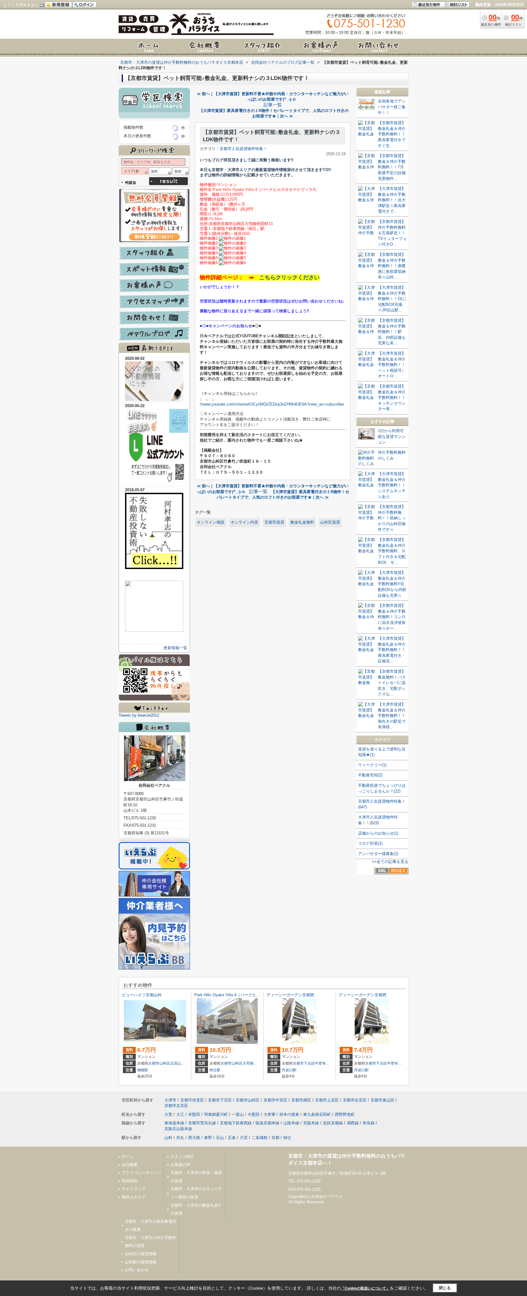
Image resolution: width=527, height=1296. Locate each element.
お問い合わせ (137, 1270)
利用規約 (130, 1181)
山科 (168, 1137)
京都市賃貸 (274, 522)
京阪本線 (311, 1123)
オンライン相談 (210, 522)
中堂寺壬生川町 (327, 1063)
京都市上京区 (327, 1100)
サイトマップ (133, 1189)
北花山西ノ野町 (183, 1063)
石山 (220, 1137)
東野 (208, 1137)
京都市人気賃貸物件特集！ (243, 148)
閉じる (445, 1288)
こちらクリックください (289, 277)
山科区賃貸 (330, 522)
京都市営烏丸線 (202, 1123)
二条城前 (259, 1137)
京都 (275, 1137)
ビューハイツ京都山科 (142, 995)
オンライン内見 (244, 522)
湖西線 (353, 1123)
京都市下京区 (304, 1063)
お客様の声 (180, 1164)
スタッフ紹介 (182, 1156)
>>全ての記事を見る (390, 861)
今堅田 (254, 1114)
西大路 (194, 1137)
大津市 (170, 1100)
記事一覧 (273, 104)
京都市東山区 (382, 1100)
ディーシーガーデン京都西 (290, 995)
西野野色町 (345, 1114)
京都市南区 (301, 1100)
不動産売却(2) (370, 775)
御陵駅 (142, 1070)
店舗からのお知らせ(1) (378, 833)
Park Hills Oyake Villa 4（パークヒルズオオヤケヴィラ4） (246, 995)
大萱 (168, 1114)
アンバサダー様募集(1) (378, 853)
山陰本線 (291, 1123)
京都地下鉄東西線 (236, 1123)
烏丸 (180, 1137)
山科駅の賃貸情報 (140, 1262)
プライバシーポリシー (141, 1172)
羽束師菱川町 (216, 1114)
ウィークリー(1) (372, 765)
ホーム (128, 1156)
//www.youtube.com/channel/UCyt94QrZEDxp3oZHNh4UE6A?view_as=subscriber (272, 404)
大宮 (244, 1137)
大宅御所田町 (253, 1063)
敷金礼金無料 (302, 522)
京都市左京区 (176, 1105)
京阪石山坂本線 (178, 1128)
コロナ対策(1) (370, 843)
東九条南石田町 (317, 1114)
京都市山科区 (159, 1063)
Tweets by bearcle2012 (139, 715)
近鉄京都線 (333, 1123)
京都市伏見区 (192, 1100)
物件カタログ (133, 1197)
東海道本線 (174, 1123)
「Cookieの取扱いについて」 (365, 1288)
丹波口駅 (289, 1070)
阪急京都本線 (267, 1123)
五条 (232, 1137)
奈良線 (369, 1123)
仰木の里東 (289, 1114)
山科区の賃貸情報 (140, 1253)
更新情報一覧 (175, 648)
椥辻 (287, 1137)
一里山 (238, 1114)
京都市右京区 (355, 1100)
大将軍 (269, 1114)
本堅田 (194, 1114)
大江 (180, 1114)
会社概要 (130, 1164)
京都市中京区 (275, 1100)
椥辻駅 (215, 1070)
